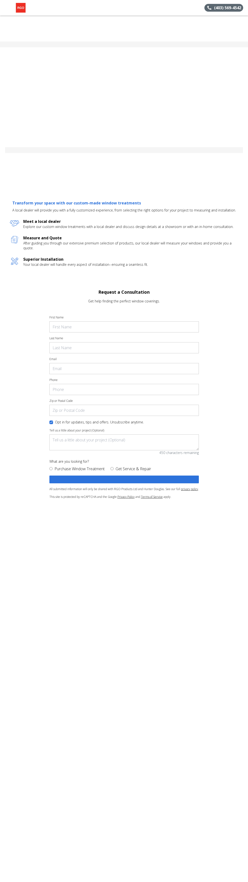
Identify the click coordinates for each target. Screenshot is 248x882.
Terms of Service (152, 497)
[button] (5, 7)
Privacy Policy (126, 497)
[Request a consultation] (124, 479)
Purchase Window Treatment (79, 468)
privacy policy (189, 489)
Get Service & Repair (133, 468)
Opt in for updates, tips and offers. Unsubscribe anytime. (99, 422)
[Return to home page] (25, 8)
